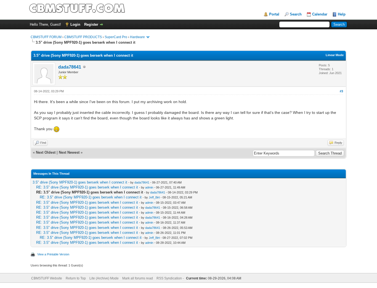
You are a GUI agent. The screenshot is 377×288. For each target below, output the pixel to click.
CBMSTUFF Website (46, 278)
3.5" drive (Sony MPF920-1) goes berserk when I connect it (80, 182)
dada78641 (69, 67)
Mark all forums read (137, 278)
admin (149, 187)
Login (75, 24)
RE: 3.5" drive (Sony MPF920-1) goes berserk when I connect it (87, 187)
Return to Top (76, 278)
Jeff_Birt (154, 197)
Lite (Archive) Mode (104, 278)
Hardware (137, 37)
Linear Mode (335, 55)
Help (342, 14)
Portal (274, 14)
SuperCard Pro (116, 37)
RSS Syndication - (170, 278)
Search (296, 14)
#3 (341, 91)
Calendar (319, 14)
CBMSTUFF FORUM (46, 37)
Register (91, 24)
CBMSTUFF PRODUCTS (83, 37)
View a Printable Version (53, 254)
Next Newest (69, 152)
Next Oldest (45, 152)
